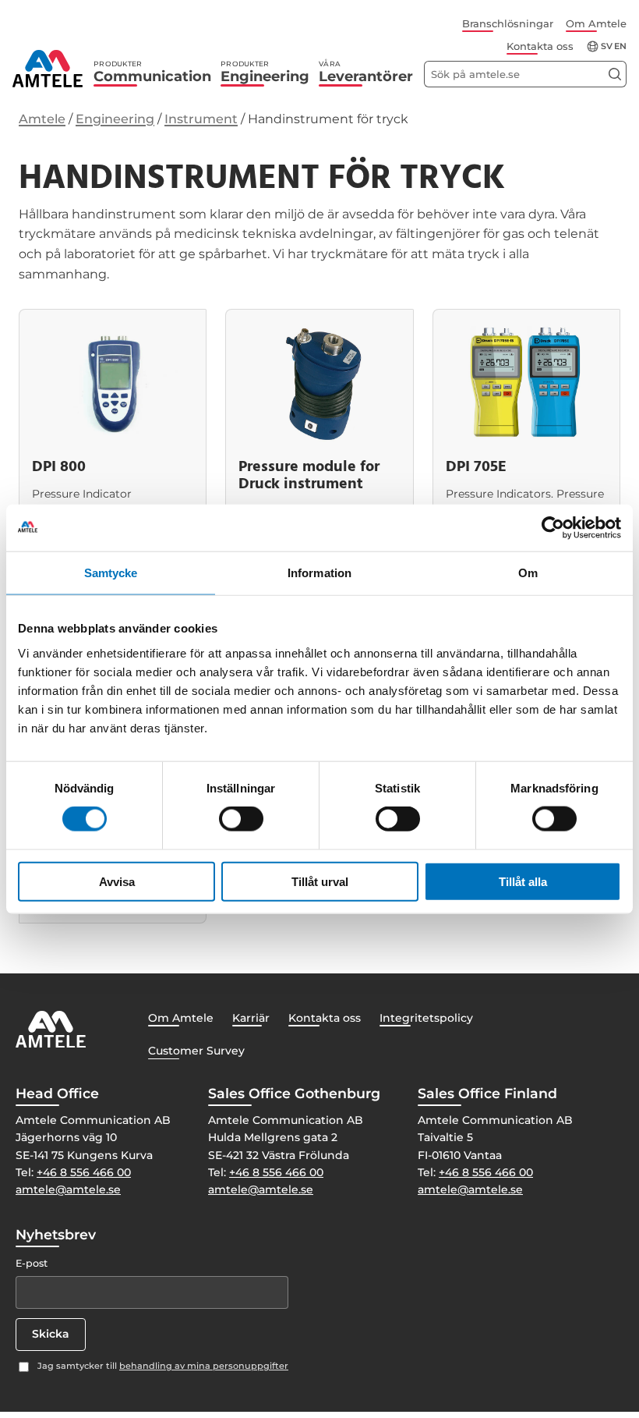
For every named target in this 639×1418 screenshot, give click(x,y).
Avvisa (117, 881)
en (620, 46)
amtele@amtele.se (68, 1189)
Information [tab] (319, 573)
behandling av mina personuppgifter (203, 1365)
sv (607, 46)
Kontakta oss (540, 46)
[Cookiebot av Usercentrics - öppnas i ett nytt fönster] (553, 528)
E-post (32, 1263)
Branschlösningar (507, 23)
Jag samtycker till (162, 1365)
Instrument (201, 119)
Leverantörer (366, 72)
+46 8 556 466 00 (84, 1172)
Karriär (251, 1018)
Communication (152, 72)
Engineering (265, 72)
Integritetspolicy (426, 1018)
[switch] (241, 818)
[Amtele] (47, 69)
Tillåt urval (319, 881)
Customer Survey (196, 1051)
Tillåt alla (523, 881)
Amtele (42, 119)
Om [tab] (528, 573)
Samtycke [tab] (111, 573)
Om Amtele (596, 23)
